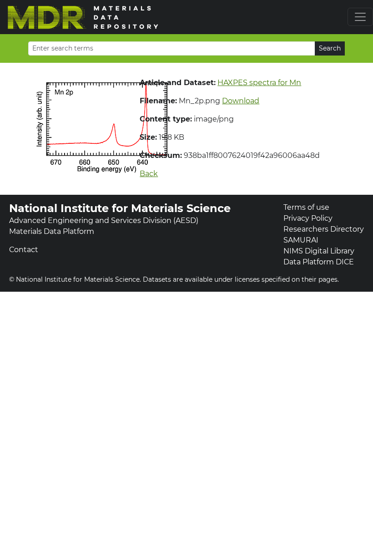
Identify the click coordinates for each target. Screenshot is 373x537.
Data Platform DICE (318, 262)
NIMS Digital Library (318, 251)
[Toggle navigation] (360, 17)
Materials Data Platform (51, 231)
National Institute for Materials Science (120, 208)
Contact (23, 249)
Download (240, 100)
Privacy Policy (308, 218)
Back (149, 173)
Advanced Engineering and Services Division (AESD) (103, 220)
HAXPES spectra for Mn (259, 82)
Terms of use (306, 207)
